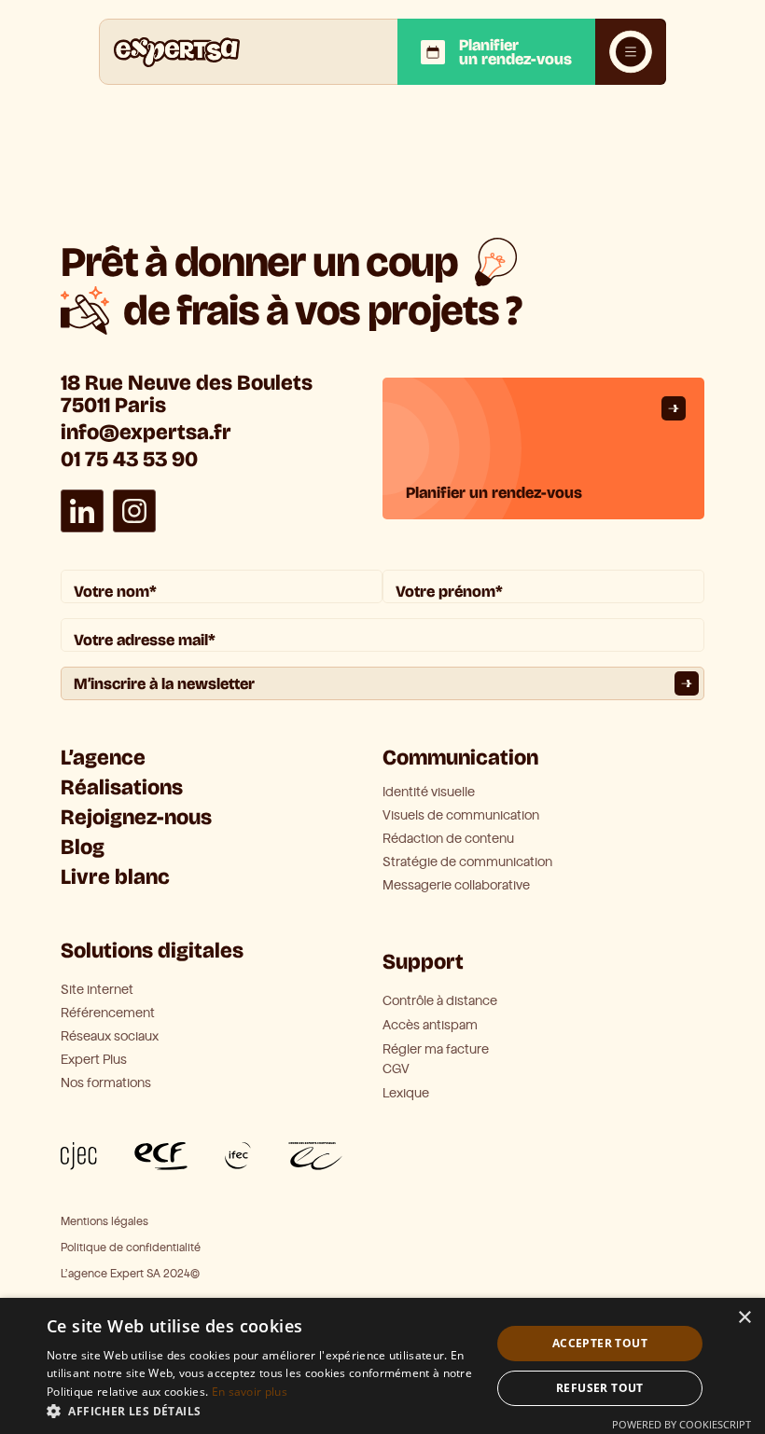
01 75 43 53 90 (129, 459)
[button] (262, 1410)
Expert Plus (94, 1060)
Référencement (108, 1013)
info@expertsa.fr (146, 432)
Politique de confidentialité (131, 1248)
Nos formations (106, 1083)
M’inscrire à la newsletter (164, 684)
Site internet (97, 990)
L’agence (103, 757)
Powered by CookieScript (681, 1424)
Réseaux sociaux (110, 1036)
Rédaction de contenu (448, 839)
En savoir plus (249, 1392)
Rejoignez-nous (136, 817)
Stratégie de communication (467, 862)
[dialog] (382, 1366)
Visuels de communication (460, 815)
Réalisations (122, 787)
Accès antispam (430, 1025)
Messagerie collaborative (456, 885)
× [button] (744, 1318)
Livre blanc (115, 876)
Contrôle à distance (439, 1001)
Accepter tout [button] (599, 1343)
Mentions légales (104, 1222)
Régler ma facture (435, 1049)
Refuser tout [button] (600, 1388)
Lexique (405, 1093)
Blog (82, 847)
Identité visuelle (428, 792)
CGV (396, 1069)
